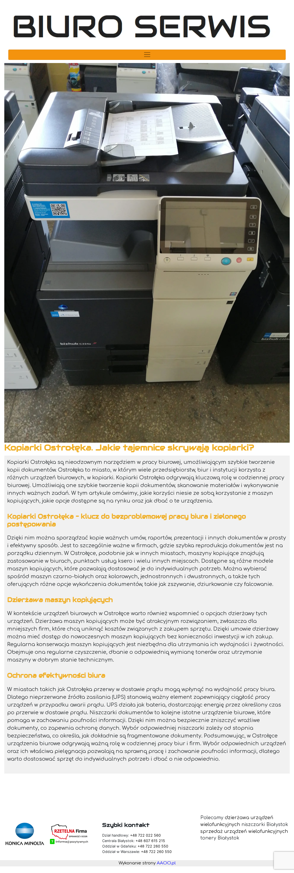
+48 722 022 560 (145, 835)
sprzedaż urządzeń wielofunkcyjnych (244, 831)
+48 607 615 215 (150, 841)
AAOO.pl (166, 863)
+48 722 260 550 (153, 846)
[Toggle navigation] (146, 55)
